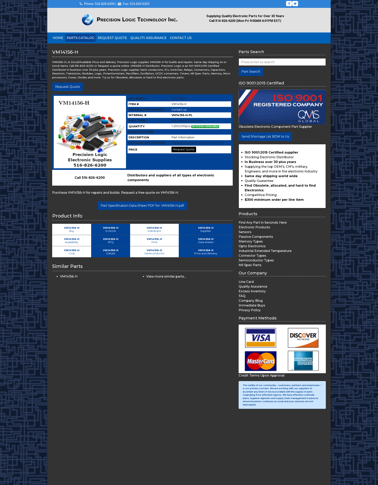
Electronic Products (254, 227)
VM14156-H (68, 276)
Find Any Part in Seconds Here (263, 222)
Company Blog (251, 301)
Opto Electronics (252, 246)
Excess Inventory (252, 291)
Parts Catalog (80, 38)
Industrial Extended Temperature (265, 251)
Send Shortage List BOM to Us (265, 136)
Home (58, 38)
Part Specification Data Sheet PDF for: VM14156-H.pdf (142, 205)
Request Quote (112, 38)
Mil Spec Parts (250, 265)
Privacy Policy (250, 310)
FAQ (242, 296)
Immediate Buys (252, 305)
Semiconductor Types (256, 260)
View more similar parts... (166, 276)
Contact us (178, 109)
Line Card (246, 282)
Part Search (251, 71)
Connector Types (252, 255)
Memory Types (251, 241)
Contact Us (181, 38)
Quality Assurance (148, 38)
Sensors (245, 232)
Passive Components (256, 237)
